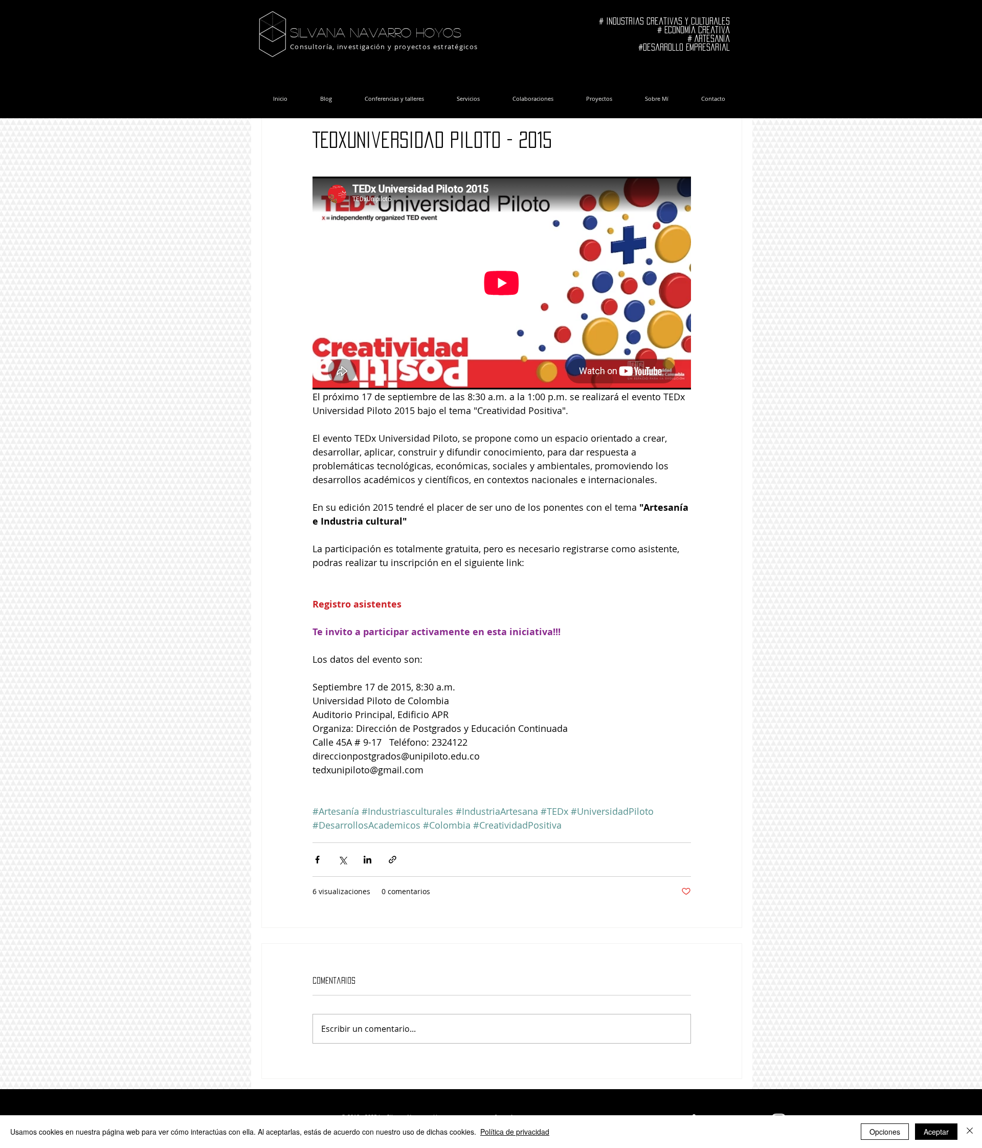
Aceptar (936, 1132)
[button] (295, 437)
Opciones (884, 1132)
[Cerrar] (970, 1131)
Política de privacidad (514, 1132)
